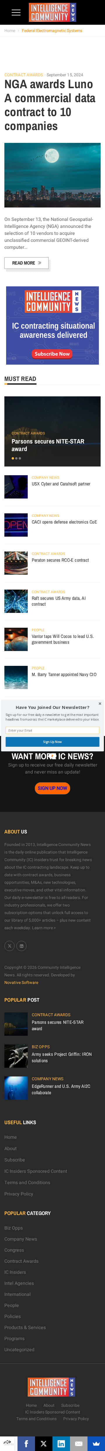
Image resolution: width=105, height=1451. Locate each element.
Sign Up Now (52, 742)
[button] (52, 707)
